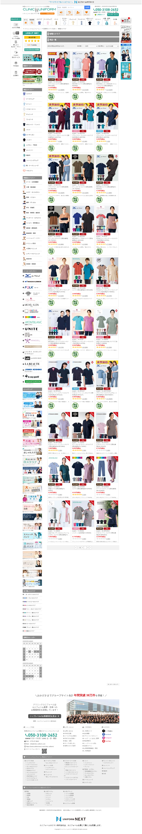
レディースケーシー (51, 769)
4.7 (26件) (109, 193)
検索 (86, 7)
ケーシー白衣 (49, 765)
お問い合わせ (113, 14)
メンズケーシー (50, 767)
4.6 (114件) (85, 193)
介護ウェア (30, 801)
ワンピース (81, 19)
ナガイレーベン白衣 (70, 799)
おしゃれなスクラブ (29, 455)
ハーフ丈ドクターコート (71, 772)
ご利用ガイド (88, 731)
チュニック (73, 19)
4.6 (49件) (61, 244)
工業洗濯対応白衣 (28, 502)
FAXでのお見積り (70, 738)
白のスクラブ (30, 768)
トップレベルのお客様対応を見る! (43, 716)
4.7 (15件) (109, 244)
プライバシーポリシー (91, 736)
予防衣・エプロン (89, 769)
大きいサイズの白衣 (29, 493)
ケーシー (48, 797)
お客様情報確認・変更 (91, 748)
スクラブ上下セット (32, 778)
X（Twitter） (109, 731)
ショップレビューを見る (32, 49)
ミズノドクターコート (71, 779)
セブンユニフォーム (70, 800)
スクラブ (48, 795)
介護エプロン (88, 777)
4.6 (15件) (109, 347)
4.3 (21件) (61, 296)
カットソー (106, 765)
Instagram (108, 738)
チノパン (87, 766)
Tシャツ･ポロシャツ (109, 760)
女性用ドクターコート (71, 764)
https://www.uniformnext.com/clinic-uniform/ (40, 746)
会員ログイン (88, 746)
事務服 (28, 799)
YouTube (108, 741)
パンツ (86, 760)
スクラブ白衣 (30, 760)
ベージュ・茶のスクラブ (32, 620)
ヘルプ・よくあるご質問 (91, 738)
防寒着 (28, 795)
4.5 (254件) (109, 399)
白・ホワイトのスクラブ (32, 594)
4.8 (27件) (109, 296)
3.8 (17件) (61, 347)
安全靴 (48, 803)
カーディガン (88, 782)
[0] (126, 25)
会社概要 (86, 733)
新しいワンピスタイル (52, 776)
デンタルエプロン (89, 773)
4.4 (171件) (85, 90)
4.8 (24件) (85, 347)
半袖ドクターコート (70, 770)
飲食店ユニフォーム (32, 803)
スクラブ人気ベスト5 (32, 780)
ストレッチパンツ (28, 540)
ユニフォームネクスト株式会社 (46, 721)
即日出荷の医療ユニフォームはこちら (32, 84)
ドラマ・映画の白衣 (29, 586)
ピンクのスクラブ (30, 605)
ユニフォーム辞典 (70, 803)
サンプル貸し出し (70, 743)
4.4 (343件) (61, 90)
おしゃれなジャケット (52, 763)
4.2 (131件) (109, 90)
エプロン (48, 799)
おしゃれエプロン (89, 775)
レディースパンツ (89, 764)
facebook (108, 734)
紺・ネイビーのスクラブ (32, 601)
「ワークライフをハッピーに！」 (61, 2)
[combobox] (70, 7)
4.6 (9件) (84, 399)
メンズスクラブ (31, 763)
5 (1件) (108, 141)
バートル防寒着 (69, 795)
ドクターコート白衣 (70, 760)
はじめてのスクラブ (29, 465)
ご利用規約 (87, 751)
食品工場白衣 (30, 805)
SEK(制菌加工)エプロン (91, 771)
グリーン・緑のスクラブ (32, 612)
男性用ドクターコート (71, 763)
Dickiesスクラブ (31, 770)
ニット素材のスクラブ (30, 483)
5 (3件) (84, 450)
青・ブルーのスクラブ (32, 598)
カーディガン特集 (28, 530)
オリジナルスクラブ (32, 772)
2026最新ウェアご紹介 (30, 418)
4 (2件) (60, 141)
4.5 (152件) (61, 193)
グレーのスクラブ (30, 623)
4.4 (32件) (85, 296)
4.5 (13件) (61, 399)
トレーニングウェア (109, 768)
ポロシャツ (49, 793)
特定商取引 (87, 741)
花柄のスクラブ (30, 631)
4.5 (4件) (84, 141)
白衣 (104, 773)
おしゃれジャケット (29, 568)
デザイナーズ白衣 (28, 511)
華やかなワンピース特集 (30, 558)
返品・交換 (68, 741)
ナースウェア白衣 (50, 760)
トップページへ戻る (90, 743)
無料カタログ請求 (70, 746)
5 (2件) (60, 450)
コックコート (49, 801)
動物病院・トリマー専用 (30, 437)
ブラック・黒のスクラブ (32, 627)
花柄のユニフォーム (29, 446)
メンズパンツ (88, 763)
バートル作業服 (69, 793)
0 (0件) (108, 450)
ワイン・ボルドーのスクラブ (33, 609)
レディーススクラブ (32, 764)
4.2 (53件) (85, 244)
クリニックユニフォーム (43, 704)
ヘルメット (49, 805)
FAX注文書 (68, 733)
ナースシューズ (88, 779)
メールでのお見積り (71, 736)
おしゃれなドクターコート (31, 521)
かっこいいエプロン (29, 577)
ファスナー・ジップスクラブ (31, 474)
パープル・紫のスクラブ (32, 616)
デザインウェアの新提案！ (31, 427)
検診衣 (105, 771)
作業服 (28, 793)
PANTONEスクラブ (32, 776)
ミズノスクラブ (31, 774)
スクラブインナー (28, 409)
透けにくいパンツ (28, 549)
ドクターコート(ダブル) (71, 777)
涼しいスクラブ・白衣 (30, 399)
